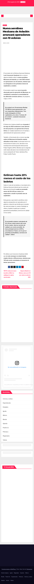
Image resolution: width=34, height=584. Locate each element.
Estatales (5, 407)
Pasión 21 (6, 427)
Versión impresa (5, 573)
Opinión (5, 423)
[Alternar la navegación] (31, 16)
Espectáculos (7, 403)
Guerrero (22, 573)
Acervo (7, 580)
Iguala (4, 411)
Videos (5, 440)
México (4, 25)
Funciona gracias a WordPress (9, 569)
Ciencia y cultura (7, 399)
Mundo (5, 419)
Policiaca (5, 431)
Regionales (6, 436)
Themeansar (29, 569)
